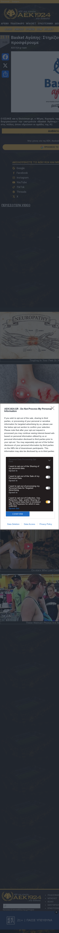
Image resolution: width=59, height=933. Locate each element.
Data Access (29, 524)
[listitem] (29, 460)
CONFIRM (17, 514)
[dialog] (29, 466)
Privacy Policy (46, 524)
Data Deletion (13, 524)
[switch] (48, 467)
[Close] (53, 409)
